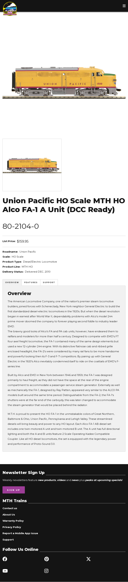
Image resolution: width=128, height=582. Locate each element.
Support (49, 282)
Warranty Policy (13, 520)
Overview (12, 282)
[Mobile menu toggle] (124, 6)
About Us (8, 514)
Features (31, 282)
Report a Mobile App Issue (20, 533)
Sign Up (13, 490)
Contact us (9, 508)
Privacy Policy (11, 527)
